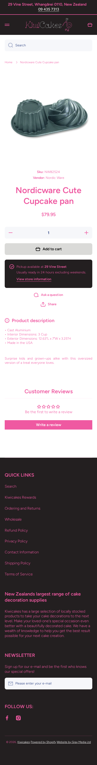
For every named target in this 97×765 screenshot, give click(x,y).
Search (10, 486)
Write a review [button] (48, 425)
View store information (33, 279)
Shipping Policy (17, 563)
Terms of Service (19, 574)
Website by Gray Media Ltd (74, 742)
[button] (49, 304)
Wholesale (13, 519)
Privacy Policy (16, 541)
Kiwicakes (23, 742)
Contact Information (22, 552)
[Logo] (48, 25)
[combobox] (48, 45)
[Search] (9, 45)
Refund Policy (16, 530)
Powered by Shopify (43, 742)
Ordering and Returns (22, 508)
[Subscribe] (86, 683)
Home (8, 62)
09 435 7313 (48, 9)
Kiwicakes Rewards (20, 497)
